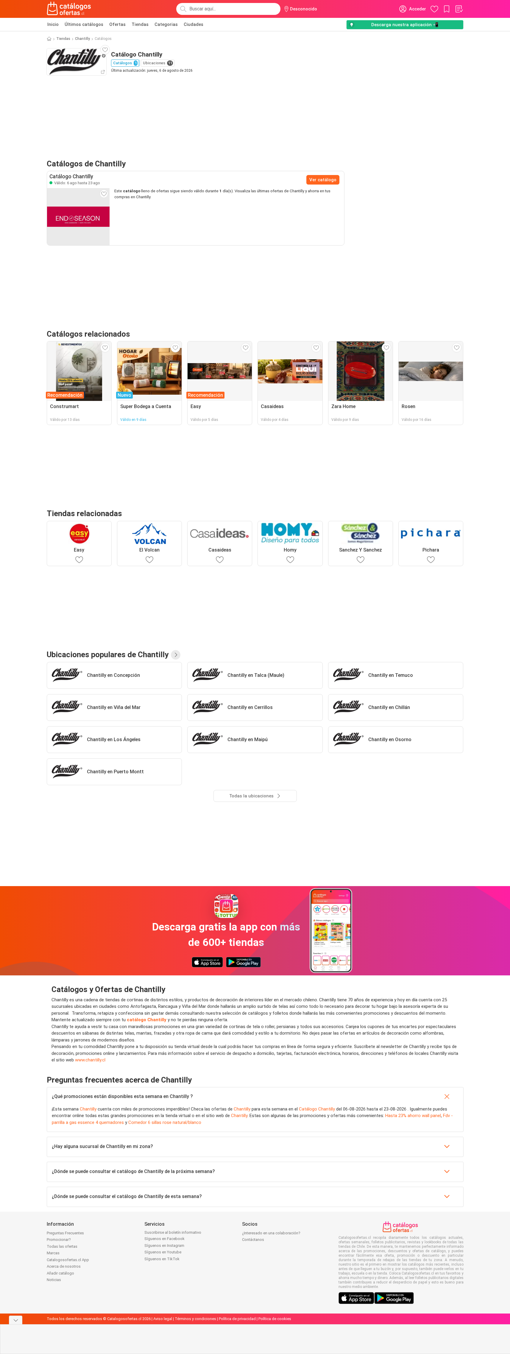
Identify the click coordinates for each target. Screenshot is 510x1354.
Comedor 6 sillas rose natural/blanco (164, 1122)
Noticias (54, 1280)
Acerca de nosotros (64, 1266)
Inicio (53, 24)
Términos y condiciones (195, 1318)
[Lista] (459, 9)
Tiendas (140, 24)
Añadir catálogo (60, 1273)
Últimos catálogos (84, 24)
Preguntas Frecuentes (65, 1233)
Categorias (166, 24)
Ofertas (117, 24)
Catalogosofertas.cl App (68, 1260)
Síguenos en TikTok (162, 1259)
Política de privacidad (237, 1318)
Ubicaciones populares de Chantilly (108, 654)
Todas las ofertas (62, 1246)
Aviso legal (162, 1318)
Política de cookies (274, 1318)
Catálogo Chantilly (317, 1109)
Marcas (53, 1253)
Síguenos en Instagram (164, 1245)
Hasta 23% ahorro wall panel (413, 1115)
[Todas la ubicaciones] (175, 655)
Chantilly (82, 39)
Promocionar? (59, 1239)
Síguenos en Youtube (162, 1252)
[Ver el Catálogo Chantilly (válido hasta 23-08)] (78, 216)
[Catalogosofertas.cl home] (70, 8)
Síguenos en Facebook (164, 1238)
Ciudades (193, 24)
